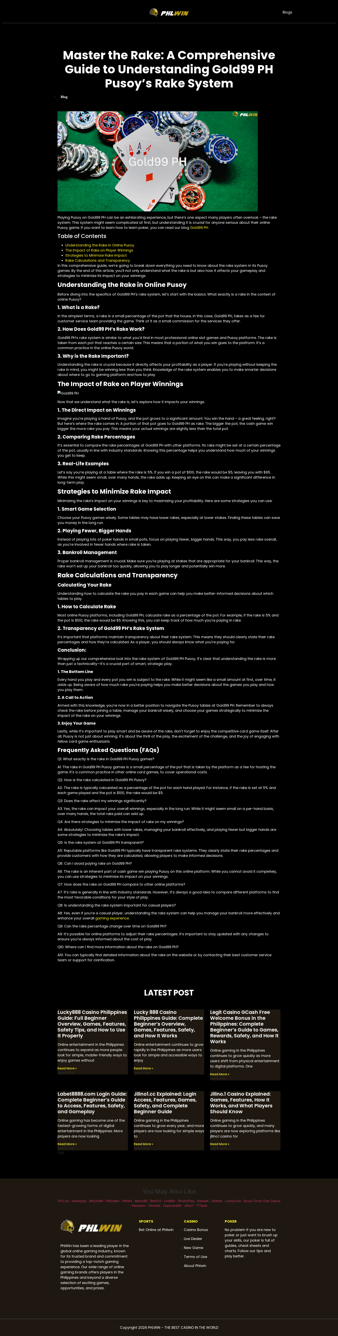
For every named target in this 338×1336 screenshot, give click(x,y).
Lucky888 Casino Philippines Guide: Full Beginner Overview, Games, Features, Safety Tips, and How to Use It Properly (92, 1024)
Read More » (67, 1068)
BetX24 (155, 1201)
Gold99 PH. (199, 227)
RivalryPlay (186, 1201)
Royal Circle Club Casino (262, 1201)
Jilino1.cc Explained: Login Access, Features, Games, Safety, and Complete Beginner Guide (165, 1103)
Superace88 (172, 1206)
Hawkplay (79, 1201)
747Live (63, 1201)
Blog (64, 97)
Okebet (216, 1201)
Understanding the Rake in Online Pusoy (99, 245)
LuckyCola (233, 1201)
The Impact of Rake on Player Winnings (99, 250)
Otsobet (154, 1206)
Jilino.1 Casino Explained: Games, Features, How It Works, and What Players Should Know (241, 1103)
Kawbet (203, 1201)
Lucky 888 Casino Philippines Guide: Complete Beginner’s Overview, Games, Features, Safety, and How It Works (168, 1024)
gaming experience (112, 918)
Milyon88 (96, 1201)
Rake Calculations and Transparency (97, 260)
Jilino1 (188, 1206)
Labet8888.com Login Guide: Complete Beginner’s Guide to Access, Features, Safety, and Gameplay (92, 1103)
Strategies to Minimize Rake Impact (96, 255)
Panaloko (139, 1206)
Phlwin (127, 1201)
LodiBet (169, 1201)
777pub (201, 1206)
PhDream (113, 1201)
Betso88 (141, 1201)
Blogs (287, 12)
